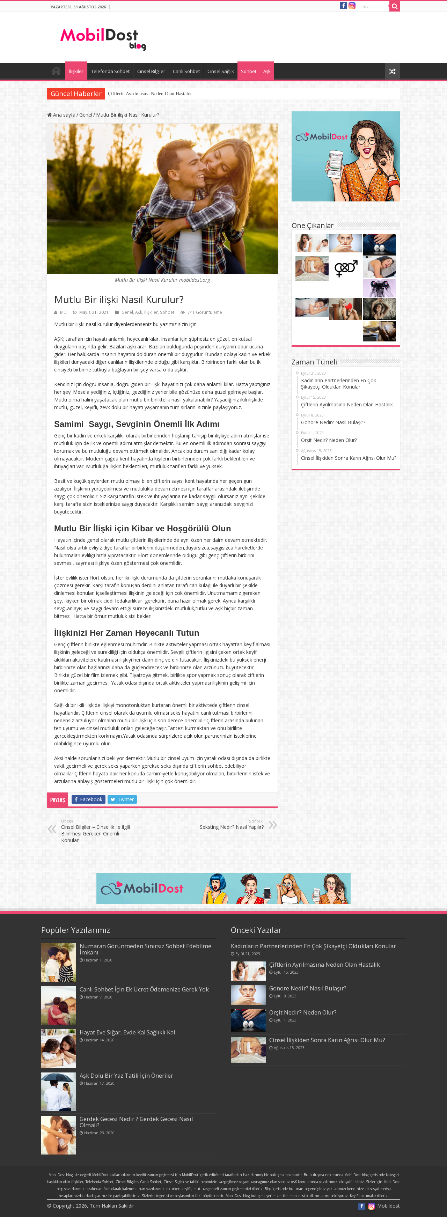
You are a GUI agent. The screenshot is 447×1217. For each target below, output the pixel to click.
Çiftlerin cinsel (96, 712)
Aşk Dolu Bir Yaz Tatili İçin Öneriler (126, 1075)
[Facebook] (343, 5)
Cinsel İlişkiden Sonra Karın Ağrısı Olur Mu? (327, 1040)
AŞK (58, 338)
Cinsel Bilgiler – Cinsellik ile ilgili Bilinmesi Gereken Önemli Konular (95, 830)
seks (166, 765)
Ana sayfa (63, 114)
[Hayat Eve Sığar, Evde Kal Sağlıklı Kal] (58, 1048)
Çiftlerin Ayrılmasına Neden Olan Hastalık (150, 93)
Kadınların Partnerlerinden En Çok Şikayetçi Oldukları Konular (313, 946)
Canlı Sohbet (186, 71)
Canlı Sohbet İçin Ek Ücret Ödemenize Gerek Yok (144, 989)
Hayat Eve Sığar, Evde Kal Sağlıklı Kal (127, 1032)
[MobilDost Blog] (104, 35)
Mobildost (56, 70)
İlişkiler (76, 71)
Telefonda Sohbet (110, 71)
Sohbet (248, 71)
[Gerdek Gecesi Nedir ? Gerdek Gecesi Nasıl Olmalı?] (58, 1135)
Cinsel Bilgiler (151, 71)
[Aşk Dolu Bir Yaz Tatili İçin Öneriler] (58, 1091)
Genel (85, 114)
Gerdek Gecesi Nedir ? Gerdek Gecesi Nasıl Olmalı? (136, 1122)
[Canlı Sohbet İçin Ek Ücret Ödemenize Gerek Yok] (58, 1005)
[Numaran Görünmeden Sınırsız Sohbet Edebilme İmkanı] (58, 962)
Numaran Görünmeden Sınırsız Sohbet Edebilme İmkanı (145, 949)
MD (63, 312)
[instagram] (352, 5)
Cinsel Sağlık (220, 71)
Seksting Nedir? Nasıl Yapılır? (232, 824)
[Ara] (394, 6)
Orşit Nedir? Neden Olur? (303, 1012)
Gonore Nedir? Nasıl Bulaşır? (307, 988)
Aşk (267, 71)
